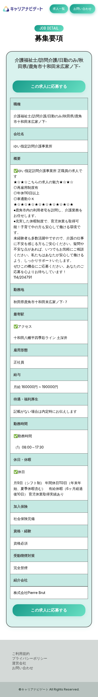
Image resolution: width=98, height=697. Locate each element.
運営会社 (19, 663)
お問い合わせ (82, 9)
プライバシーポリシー (29, 658)
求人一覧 (59, 9)
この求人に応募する (49, 86)
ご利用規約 (21, 653)
